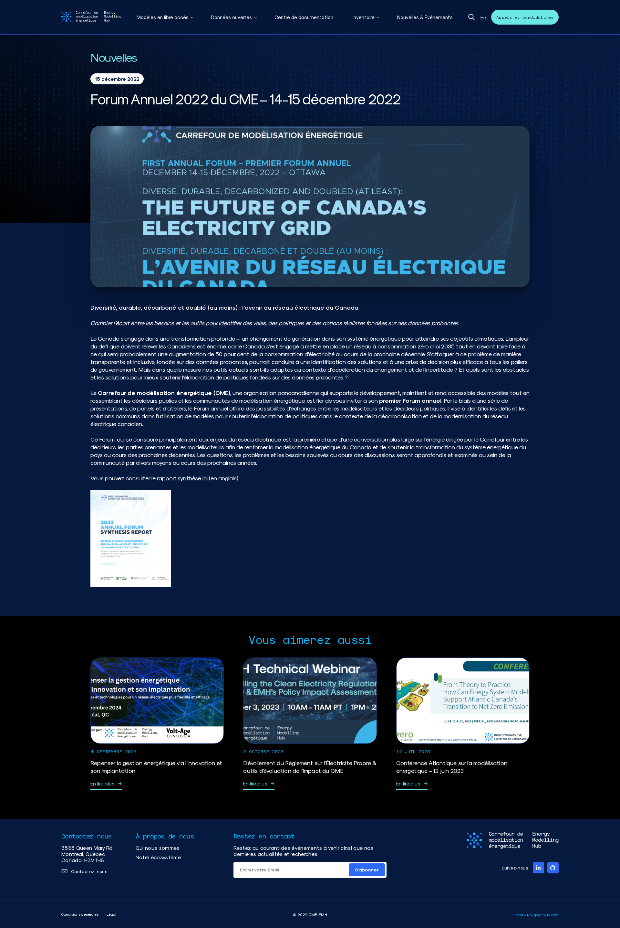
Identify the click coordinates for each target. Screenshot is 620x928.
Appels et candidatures (524, 17)
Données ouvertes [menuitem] (231, 17)
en (483, 17)
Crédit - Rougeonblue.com (536, 914)
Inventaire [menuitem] (364, 17)
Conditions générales (79, 914)
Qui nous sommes (158, 848)
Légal (111, 914)
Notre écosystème (158, 857)
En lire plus (102, 783)
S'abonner (367, 869)
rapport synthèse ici (182, 478)
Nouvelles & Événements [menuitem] (425, 17)
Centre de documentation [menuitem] (303, 17)
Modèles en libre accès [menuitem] (163, 17)
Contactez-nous (89, 871)
